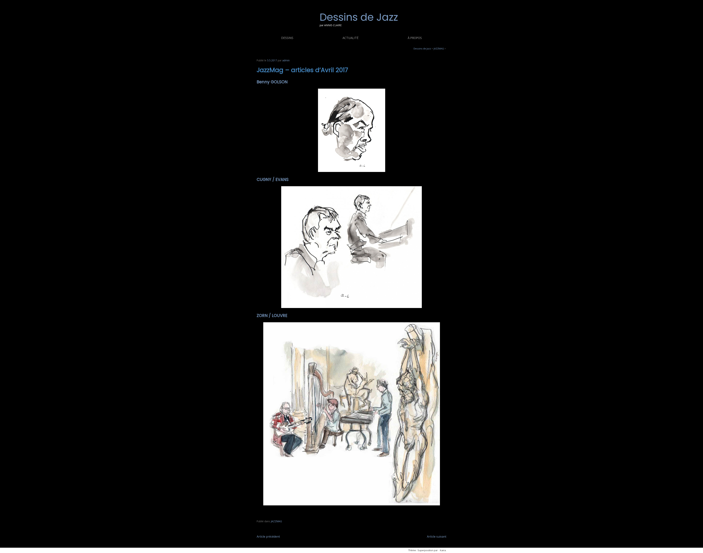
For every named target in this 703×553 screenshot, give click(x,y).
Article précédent (268, 537)
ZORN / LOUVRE (272, 315)
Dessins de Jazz (359, 17)
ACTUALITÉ (350, 38)
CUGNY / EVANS (273, 179)
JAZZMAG (276, 521)
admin (286, 60)
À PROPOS (415, 38)
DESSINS (287, 38)
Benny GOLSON (273, 82)
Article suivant (436, 537)
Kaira (443, 550)
